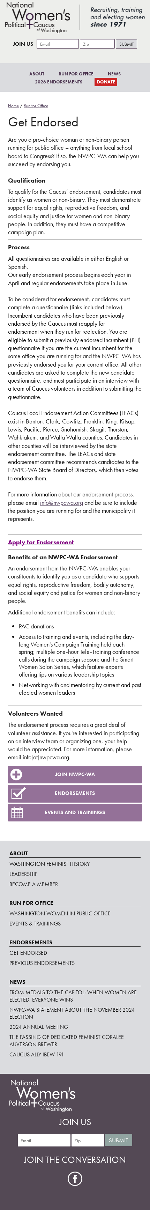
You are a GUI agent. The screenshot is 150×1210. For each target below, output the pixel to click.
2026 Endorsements (58, 82)
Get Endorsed (28, 953)
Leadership (23, 874)
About (36, 74)
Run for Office (76, 74)
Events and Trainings (75, 812)
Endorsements (75, 793)
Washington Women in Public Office (60, 913)
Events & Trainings (35, 923)
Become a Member (33, 884)
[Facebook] (75, 1178)
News (114, 74)
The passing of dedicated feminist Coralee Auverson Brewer (66, 1040)
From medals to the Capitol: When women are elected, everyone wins (73, 996)
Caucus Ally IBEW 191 (36, 1054)
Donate (106, 82)
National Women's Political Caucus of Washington (75, 17)
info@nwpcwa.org (61, 503)
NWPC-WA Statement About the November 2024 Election (72, 1013)
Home (13, 106)
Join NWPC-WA (75, 774)
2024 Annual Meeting (38, 1027)
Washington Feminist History (49, 864)
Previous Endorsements (42, 963)
